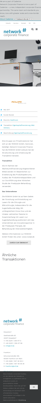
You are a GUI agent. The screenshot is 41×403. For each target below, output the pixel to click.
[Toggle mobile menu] (37, 29)
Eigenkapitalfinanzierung (21, 125)
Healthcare (14, 120)
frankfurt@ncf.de (12, 366)
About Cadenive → (7, 19)
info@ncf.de (10, 346)
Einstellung (22, 400)
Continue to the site (22, 19)
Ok (34, 387)
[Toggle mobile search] (32, 29)
